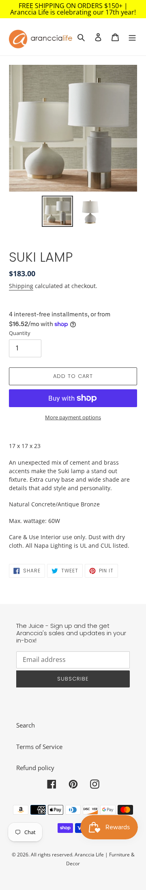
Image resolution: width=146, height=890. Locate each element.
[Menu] (132, 36)
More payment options (73, 417)
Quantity (19, 333)
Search (25, 725)
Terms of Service (39, 747)
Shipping (21, 286)
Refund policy (35, 768)
